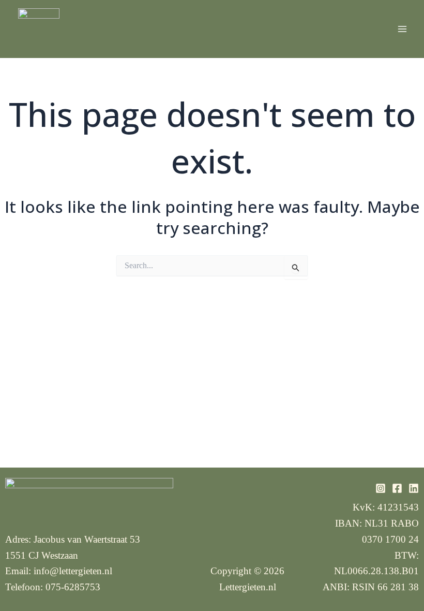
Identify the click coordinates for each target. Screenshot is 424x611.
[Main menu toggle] (402, 29)
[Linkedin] (413, 488)
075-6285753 (73, 586)
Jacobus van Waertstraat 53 (87, 539)
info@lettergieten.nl (73, 570)
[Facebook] (397, 488)
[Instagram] (380, 488)
